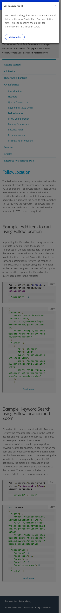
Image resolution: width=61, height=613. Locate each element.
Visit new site (15, 37)
